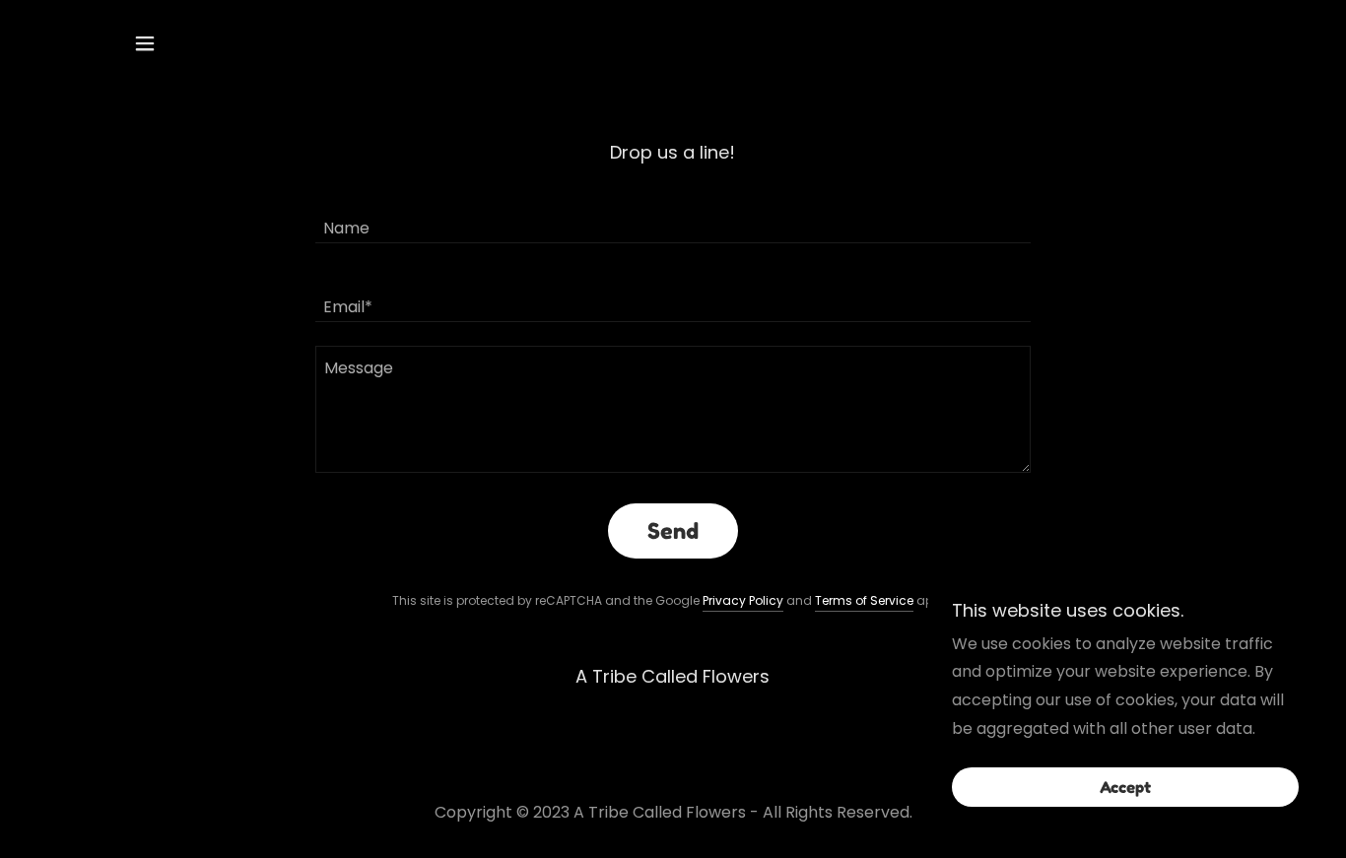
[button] (145, 43)
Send (673, 531)
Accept (1125, 787)
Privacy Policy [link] (743, 600)
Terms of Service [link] (864, 600)
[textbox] (672, 215)
